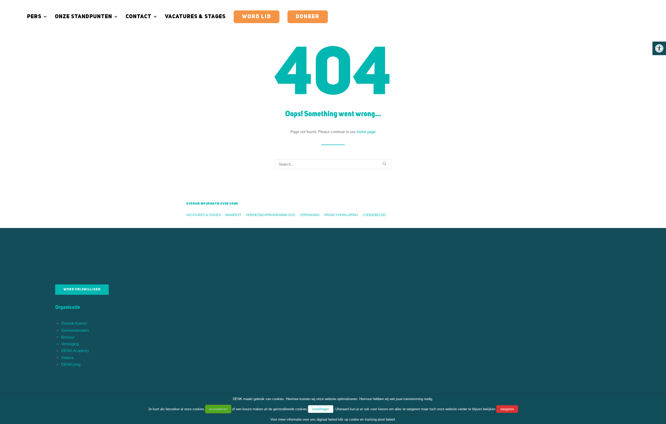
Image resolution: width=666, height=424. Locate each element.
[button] (659, 48)
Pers (34, 16)
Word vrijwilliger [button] (81, 289)
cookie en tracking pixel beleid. (372, 419)
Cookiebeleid (374, 215)
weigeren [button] (507, 409)
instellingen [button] (320, 409)
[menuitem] (38, 17)
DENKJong (70, 364)
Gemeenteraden (75, 330)
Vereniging (309, 215)
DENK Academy (75, 350)
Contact (138, 16)
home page (366, 131)
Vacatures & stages (195, 16)
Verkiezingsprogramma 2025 (270, 215)
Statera (67, 357)
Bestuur (67, 337)
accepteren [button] (218, 409)
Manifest (233, 215)
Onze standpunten (83, 16)
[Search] (333, 164)
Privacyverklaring (341, 215)
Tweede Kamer (74, 323)
